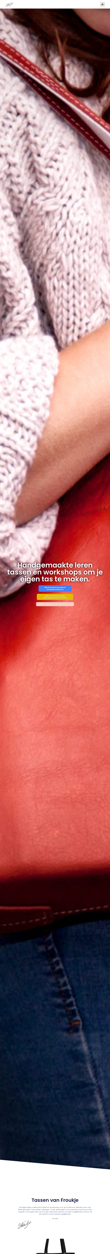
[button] (102, 4)
